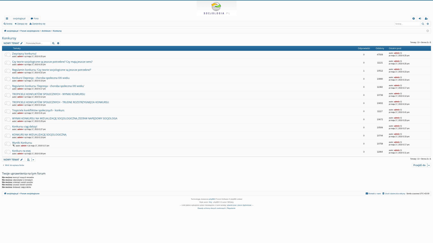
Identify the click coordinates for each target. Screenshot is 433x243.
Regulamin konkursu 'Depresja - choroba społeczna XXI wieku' (48, 86)
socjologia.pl (19, 18)
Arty (210, 202)
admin (20, 56)
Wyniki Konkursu (22, 142)
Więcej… (8, 19)
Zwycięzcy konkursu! (24, 53)
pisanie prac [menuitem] (232, 205)
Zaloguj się (22, 24)
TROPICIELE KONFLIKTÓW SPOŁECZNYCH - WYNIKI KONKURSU (48, 94)
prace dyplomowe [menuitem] (244, 205)
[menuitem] (413, 18)
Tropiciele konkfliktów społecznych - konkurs (38, 110)
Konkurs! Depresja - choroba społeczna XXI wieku (41, 77)
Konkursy (9, 38)
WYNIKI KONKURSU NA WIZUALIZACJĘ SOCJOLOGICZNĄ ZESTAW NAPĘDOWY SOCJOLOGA (64, 118)
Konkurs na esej (21, 150)
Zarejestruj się (38, 24)
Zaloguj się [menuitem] (421, 19)
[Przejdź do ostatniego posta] (401, 53)
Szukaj (9, 24)
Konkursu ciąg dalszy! (24, 126)
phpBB (211, 199)
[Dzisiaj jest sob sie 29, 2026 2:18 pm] (428, 31)
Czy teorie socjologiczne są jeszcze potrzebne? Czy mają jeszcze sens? (52, 61)
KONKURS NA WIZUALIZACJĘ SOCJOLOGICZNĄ (39, 134)
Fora (36, 18)
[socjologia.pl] (216, 8)
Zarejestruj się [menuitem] (427, 19)
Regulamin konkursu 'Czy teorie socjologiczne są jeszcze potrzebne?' (51, 69)
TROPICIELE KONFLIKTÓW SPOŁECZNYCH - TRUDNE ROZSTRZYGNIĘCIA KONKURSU (60, 102)
